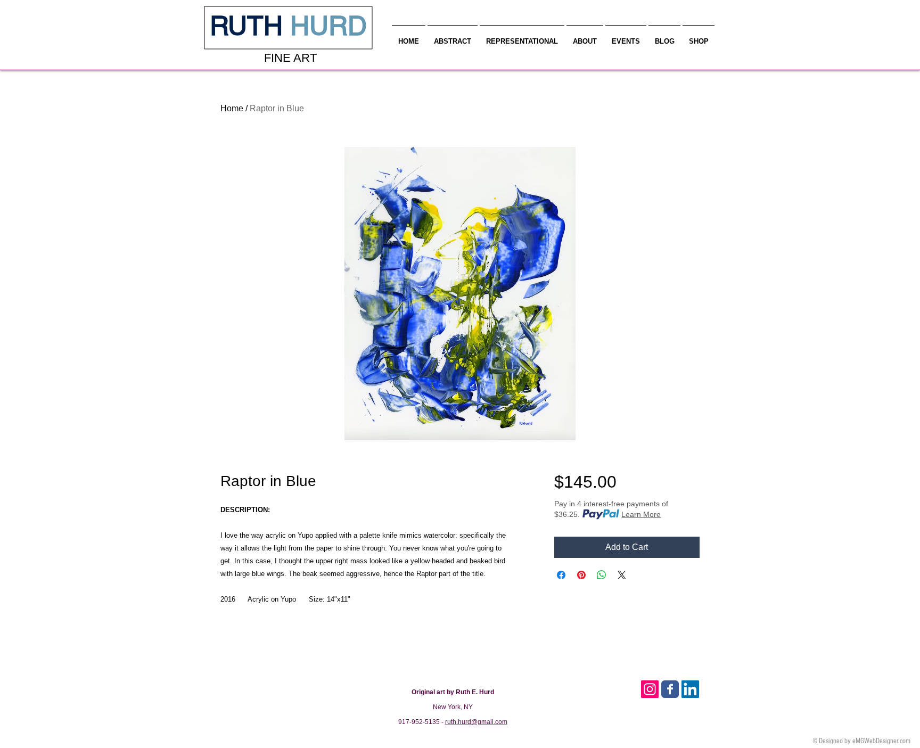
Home (231, 108)
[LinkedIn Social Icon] (690, 689)
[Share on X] (621, 575)
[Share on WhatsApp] (601, 575)
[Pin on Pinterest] (581, 575)
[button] (584, 36)
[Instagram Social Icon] (650, 689)
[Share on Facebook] (561, 575)
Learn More (641, 514)
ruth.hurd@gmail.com (476, 722)
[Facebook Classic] (670, 689)
